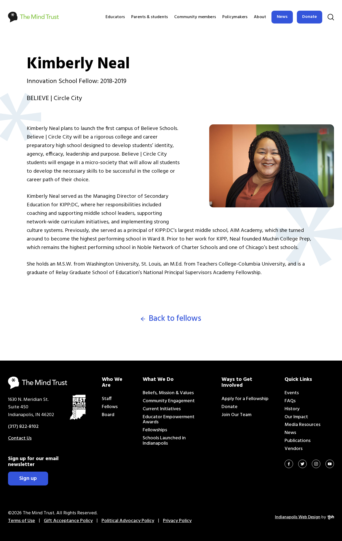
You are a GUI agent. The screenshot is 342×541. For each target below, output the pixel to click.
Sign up (28, 478)
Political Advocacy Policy (128, 521)
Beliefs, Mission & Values (168, 393)
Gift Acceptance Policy (68, 521)
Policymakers (234, 17)
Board (108, 415)
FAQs (290, 401)
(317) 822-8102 (23, 427)
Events (292, 393)
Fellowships (155, 430)
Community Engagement (169, 401)
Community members (195, 17)
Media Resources (302, 425)
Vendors (293, 449)
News (282, 16)
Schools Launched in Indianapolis (164, 440)
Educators (115, 17)
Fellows (110, 407)
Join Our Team (236, 415)
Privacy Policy (177, 521)
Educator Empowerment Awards (169, 419)
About (260, 17)
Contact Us (20, 438)
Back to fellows (175, 318)
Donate (309, 16)
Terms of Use (21, 521)
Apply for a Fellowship (245, 399)
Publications (297, 441)
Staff (107, 399)
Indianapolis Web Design (297, 517)
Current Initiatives (162, 409)
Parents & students (149, 17)
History (292, 409)
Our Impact (296, 417)
